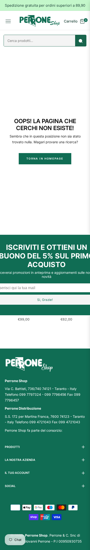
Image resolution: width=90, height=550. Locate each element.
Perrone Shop (36, 535)
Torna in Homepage (44, 158)
